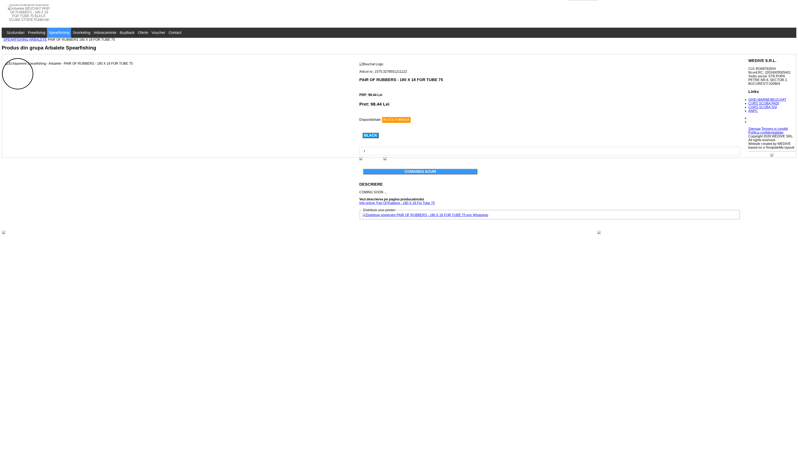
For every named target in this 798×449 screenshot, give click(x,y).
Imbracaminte (105, 33)
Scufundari (16, 33)
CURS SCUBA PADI (763, 103)
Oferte (143, 33)
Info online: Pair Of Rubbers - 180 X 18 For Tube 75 (397, 203)
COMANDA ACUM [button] (420, 171)
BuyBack (127, 33)
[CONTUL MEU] (184, 30)
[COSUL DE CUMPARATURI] (188, 30)
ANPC (753, 111)
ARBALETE (38, 39)
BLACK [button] (370, 135)
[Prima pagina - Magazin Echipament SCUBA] (3, 30)
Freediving (36, 33)
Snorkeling (81, 33)
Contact (175, 33)
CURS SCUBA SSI (762, 107)
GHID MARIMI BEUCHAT (767, 99)
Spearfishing (59, 33)
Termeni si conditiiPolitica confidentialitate (768, 130)
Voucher (158, 33)
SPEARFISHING (15, 39)
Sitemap (754, 129)
